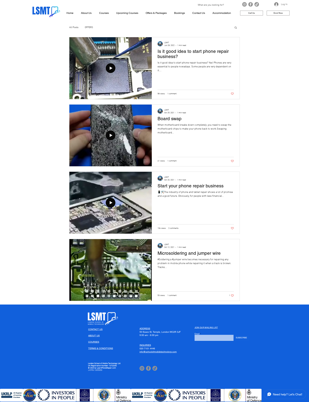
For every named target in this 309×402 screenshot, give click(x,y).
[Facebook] (250, 4)
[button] (235, 27)
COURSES (93, 342)
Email (197, 334)
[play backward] (4, 395)
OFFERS (89, 27)
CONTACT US (95, 329)
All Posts (73, 27)
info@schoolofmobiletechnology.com (158, 351)
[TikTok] (256, 4)
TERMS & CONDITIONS (100, 348)
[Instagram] (244, 4)
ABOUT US (94, 335)
